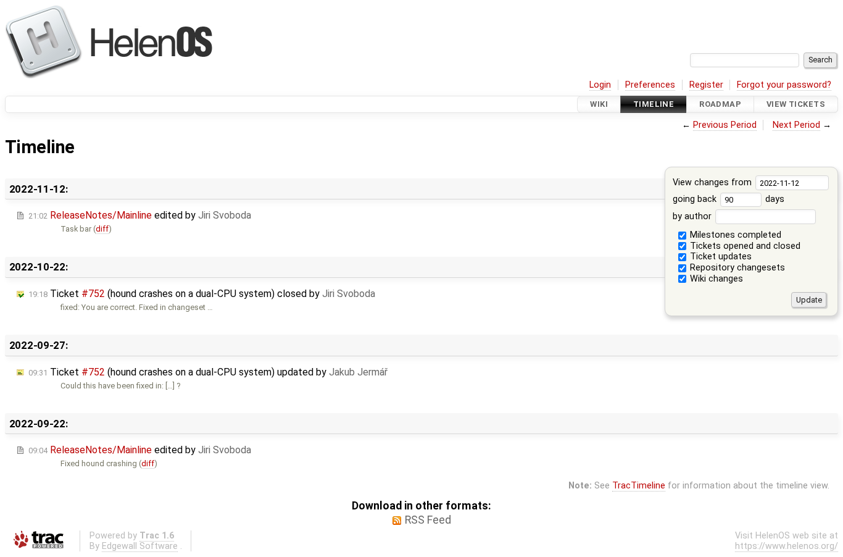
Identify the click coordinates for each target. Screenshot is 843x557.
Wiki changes (715, 279)
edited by (139, 215)
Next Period (796, 125)
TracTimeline (638, 485)
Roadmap (720, 104)
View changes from (713, 182)
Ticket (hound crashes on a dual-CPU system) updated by (208, 372)
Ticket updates (719, 256)
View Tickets (795, 104)
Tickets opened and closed (743, 246)
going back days (729, 199)
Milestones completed (734, 235)
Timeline (653, 104)
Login (600, 85)
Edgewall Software (140, 546)
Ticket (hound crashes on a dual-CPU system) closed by (201, 293)
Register (706, 85)
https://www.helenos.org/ (786, 546)
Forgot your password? (784, 85)
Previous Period (725, 125)
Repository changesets (736, 267)
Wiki (599, 104)
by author (693, 216)
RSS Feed (428, 520)
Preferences (650, 85)
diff (102, 228)
